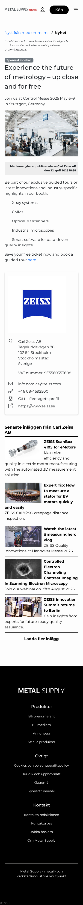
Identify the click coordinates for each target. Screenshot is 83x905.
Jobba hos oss (41, 832)
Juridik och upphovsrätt (41, 774)
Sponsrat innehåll (42, 791)
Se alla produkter (41, 742)
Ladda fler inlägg (41, 638)
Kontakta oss (41, 823)
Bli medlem (41, 725)
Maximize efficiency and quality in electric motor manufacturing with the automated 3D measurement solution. (41, 458)
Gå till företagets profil (38, 399)
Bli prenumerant (41, 716)
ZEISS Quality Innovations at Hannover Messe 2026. (40, 540)
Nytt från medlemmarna (27, 32)
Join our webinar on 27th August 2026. (41, 575)
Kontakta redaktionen (41, 815)
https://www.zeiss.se (36, 406)
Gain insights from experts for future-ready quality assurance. (41, 613)
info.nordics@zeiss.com (39, 384)
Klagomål (41, 782)
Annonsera (41, 733)
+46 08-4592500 (33, 391)
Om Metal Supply (41, 840)
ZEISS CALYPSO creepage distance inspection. (40, 502)
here (32, 260)
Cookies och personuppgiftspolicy (41, 765)
